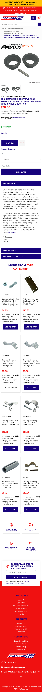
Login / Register (21, 13)
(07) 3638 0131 (11, 8)
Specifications (10, 250)
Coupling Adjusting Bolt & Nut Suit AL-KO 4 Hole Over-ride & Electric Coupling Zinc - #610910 (10, 303)
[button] (22, 143)
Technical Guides (21, 608)
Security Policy (21, 649)
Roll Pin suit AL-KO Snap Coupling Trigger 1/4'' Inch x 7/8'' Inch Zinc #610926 (10, 484)
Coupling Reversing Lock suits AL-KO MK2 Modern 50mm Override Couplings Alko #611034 (31, 363)
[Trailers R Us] (12, 18)
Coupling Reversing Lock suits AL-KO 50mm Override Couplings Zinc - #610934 (9, 363)
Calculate (21, 172)
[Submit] (39, 24)
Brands (21, 614)
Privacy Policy (19, 583)
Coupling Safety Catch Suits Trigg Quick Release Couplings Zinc (10, 422)
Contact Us (21, 603)
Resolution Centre (21, 626)
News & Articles (21, 611)
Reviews (7, 256)
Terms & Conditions (21, 641)
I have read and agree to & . (17, 582)
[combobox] (21, 24)
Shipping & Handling (21, 629)
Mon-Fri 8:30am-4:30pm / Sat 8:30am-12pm (21, 10)
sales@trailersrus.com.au (29, 8)
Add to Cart (10, 144)
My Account (21, 623)
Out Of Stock (10, 388)
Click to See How (18, 118)
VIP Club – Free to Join (21, 606)
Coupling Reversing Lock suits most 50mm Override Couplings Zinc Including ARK (31, 484)
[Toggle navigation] (33, 18)
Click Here (12, 232)
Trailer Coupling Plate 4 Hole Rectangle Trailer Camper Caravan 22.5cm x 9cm (31, 302)
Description (9, 184)
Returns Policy (21, 647)
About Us (21, 600)
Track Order (21, 632)
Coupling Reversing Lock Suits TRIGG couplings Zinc (30, 422)
